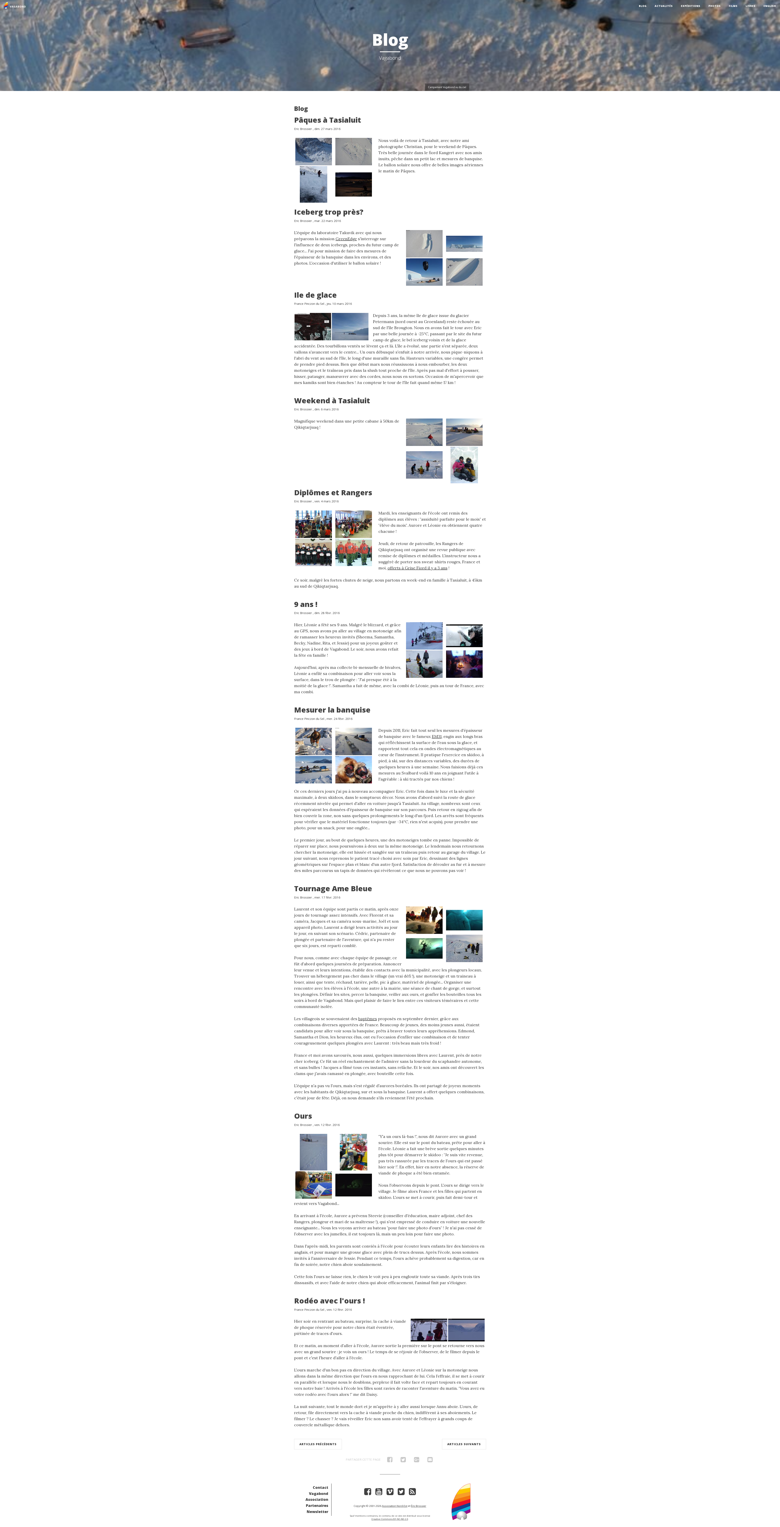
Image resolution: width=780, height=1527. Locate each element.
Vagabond (318, 1493)
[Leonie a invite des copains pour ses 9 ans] (464, 663)
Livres (750, 6)
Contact (320, 1487)
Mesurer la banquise (332, 710)
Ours (303, 1116)
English (770, 6)
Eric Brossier (303, 129)
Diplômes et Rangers (333, 492)
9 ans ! (305, 604)
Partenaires (317, 1505)
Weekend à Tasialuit (332, 401)
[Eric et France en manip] (353, 769)
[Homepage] (461, 1501)
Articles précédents (318, 1444)
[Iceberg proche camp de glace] (464, 243)
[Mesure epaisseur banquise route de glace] (353, 741)
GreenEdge (346, 238)
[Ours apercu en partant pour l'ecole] (429, 1329)
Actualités (664, 6)
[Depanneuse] (313, 769)
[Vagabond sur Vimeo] (390, 1493)
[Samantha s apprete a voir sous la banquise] (424, 919)
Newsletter (317, 1511)
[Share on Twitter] (403, 1460)
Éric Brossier (418, 1506)
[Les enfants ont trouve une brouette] (424, 464)
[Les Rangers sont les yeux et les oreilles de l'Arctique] (353, 551)
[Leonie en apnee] (464, 635)
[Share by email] (430, 1460)
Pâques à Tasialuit (327, 120)
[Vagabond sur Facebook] (368, 1493)
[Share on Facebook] (390, 1460)
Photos (714, 6)
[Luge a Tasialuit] (424, 431)
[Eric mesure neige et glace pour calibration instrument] (313, 741)
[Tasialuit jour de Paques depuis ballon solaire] (353, 151)
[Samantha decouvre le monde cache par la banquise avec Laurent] (424, 948)
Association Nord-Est (394, 1506)
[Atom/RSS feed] (412, 1493)
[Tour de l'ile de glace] (350, 326)
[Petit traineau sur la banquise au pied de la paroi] (313, 151)
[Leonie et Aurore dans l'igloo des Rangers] (464, 464)
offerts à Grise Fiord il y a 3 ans (417, 567)
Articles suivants (464, 1444)
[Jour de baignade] (424, 663)
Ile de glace (315, 295)
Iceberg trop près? (328, 212)
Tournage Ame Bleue (333, 888)
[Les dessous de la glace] (464, 919)
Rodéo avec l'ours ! (329, 1301)
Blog (643, 6)
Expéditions (690, 6)
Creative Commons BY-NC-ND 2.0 (389, 1519)
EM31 (437, 736)
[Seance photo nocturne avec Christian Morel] (353, 183)
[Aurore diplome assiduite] (313, 523)
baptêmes (367, 1018)
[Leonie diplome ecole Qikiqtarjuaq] (353, 523)
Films (733, 6)
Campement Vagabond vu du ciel (447, 87)
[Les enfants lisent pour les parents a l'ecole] (313, 1184)
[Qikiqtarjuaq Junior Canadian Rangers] (313, 551)
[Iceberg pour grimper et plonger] (464, 948)
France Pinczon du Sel (309, 304)
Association (317, 1499)
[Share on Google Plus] (416, 1460)
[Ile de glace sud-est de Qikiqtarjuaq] (313, 326)
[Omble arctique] (313, 183)
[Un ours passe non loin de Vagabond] (466, 1329)
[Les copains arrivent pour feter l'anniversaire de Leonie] (424, 635)
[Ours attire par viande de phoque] (313, 1151)
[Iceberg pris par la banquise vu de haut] (464, 271)
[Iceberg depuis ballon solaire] (424, 243)
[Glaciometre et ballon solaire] (424, 271)
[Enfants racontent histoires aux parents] (353, 1151)
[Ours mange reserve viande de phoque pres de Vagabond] (353, 1184)
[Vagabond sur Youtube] (379, 1493)
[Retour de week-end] (464, 431)
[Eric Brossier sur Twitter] (401, 1493)
